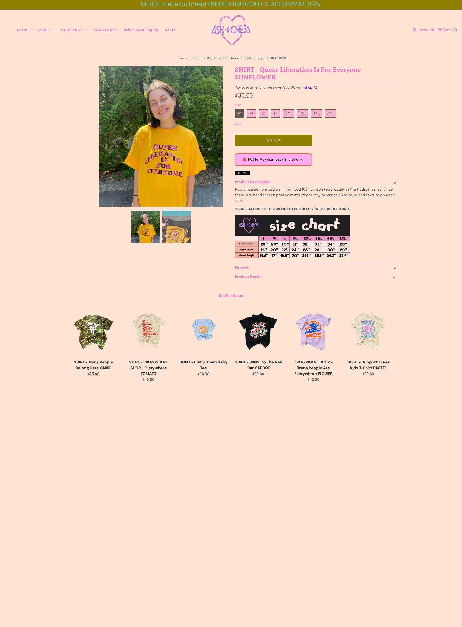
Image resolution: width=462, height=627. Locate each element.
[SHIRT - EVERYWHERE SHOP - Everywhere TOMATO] (148, 330)
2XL (288, 113)
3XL (302, 113)
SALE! (170, 30)
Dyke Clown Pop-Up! (141, 30)
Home (180, 58)
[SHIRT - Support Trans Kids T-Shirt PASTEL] (368, 330)
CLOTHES (196, 58)
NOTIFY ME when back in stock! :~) (276, 159)
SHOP (22, 30)
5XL (330, 113)
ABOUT (44, 30)
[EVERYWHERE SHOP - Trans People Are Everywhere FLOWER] (313, 330)
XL (275, 113)
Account (427, 30)
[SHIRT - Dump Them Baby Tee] (204, 330)
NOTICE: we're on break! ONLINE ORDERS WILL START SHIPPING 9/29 (231, 4)
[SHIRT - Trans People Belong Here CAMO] (94, 330)
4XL (316, 113)
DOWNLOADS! (105, 30)
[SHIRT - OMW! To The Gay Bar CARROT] (258, 330)
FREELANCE (72, 30)
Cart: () (449, 30)
